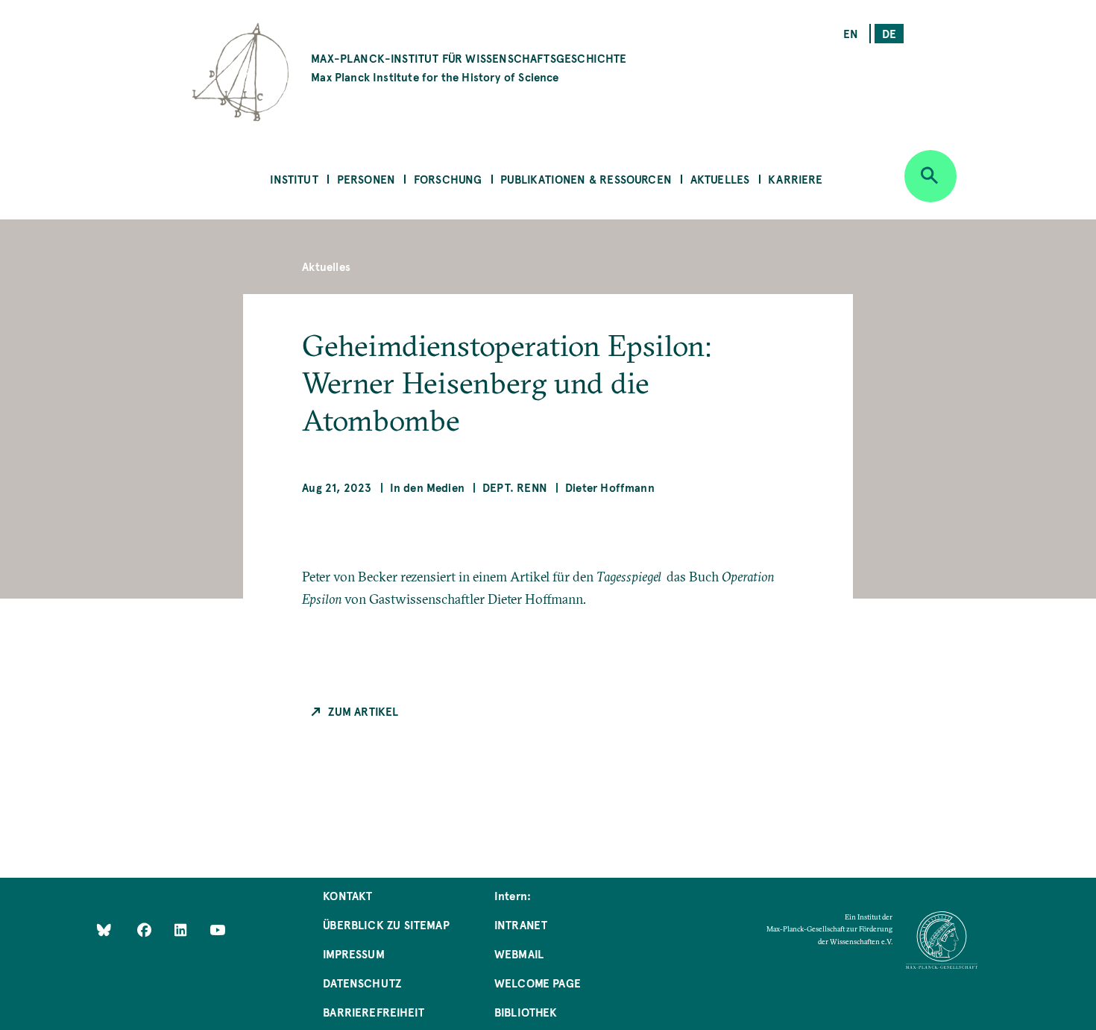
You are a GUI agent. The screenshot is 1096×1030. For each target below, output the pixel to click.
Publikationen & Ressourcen (586, 179)
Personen (366, 179)
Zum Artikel (363, 711)
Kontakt (347, 895)
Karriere (795, 179)
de (889, 33)
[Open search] (930, 176)
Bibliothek (526, 1012)
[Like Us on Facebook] (145, 929)
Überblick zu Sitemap (386, 924)
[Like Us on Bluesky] (104, 929)
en (850, 33)
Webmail (519, 953)
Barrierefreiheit (373, 1012)
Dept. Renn (514, 487)
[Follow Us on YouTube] (217, 929)
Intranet (520, 924)
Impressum (354, 953)
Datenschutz (362, 982)
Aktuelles (720, 179)
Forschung (448, 179)
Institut (294, 179)
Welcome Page (537, 982)
